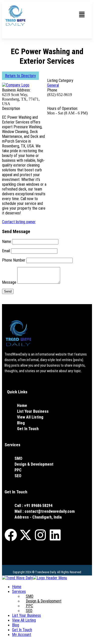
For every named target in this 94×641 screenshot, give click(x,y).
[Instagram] (40, 535)
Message (9, 282)
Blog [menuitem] (15, 625)
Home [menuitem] (16, 586)
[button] (82, 14)
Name (6, 241)
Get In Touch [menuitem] (22, 629)
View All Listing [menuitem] (24, 620)
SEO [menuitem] (29, 610)
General (53, 85)
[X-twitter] (25, 535)
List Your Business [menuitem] (26, 615)
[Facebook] (11, 535)
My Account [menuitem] (21, 634)
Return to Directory (20, 75)
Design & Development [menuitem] (43, 601)
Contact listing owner (19, 221)
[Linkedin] (55, 535)
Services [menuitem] (19, 591)
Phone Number (13, 260)
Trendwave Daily (45, 572)
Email (6, 250)
